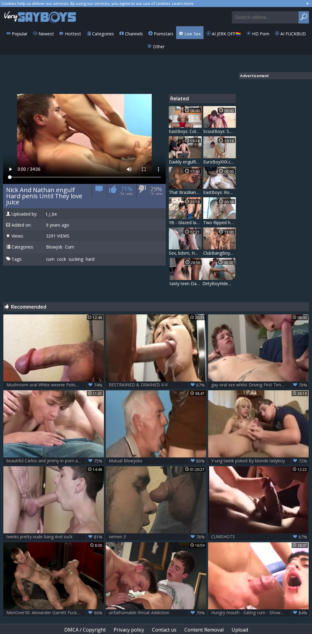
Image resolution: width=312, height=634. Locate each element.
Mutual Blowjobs (157, 461)
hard (90, 259)
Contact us (164, 629)
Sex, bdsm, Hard (185, 253)
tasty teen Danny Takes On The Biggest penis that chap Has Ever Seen (186, 283)
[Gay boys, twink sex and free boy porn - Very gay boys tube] (40, 16)
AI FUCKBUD (292, 34)
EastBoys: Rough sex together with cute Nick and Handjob (219, 192)
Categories (102, 34)
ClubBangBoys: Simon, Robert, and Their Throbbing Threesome (219, 253)
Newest (45, 34)
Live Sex (192, 34)
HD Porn (260, 34)
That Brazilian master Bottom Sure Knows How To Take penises (185, 192)
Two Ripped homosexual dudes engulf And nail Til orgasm (219, 222)
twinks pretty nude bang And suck (54, 537)
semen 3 (157, 537)
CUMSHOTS (259, 537)
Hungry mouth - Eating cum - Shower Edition (259, 613)
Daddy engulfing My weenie (185, 162)
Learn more (182, 3)
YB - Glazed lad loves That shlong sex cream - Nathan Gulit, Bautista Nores (185, 222)
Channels (133, 34)
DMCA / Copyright (85, 629)
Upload (240, 629)
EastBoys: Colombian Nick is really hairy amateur (185, 131)
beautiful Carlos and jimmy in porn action (54, 461)
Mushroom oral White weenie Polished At (54, 385)
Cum (69, 247)
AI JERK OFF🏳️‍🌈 (226, 34)
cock (61, 259)
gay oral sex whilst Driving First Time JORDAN (259, 385)
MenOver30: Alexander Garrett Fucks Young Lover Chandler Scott (55, 613)
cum (50, 259)
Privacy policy (129, 629)
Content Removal (204, 629)
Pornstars (163, 34)
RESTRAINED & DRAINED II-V (157, 385)
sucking (76, 259)
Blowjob (54, 247)
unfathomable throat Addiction (157, 613)
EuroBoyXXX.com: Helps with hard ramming (219, 162)
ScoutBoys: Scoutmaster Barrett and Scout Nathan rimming (219, 131)
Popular (19, 34)
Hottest (72, 34)
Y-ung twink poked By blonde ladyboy (259, 461)
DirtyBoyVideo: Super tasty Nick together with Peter (218, 283)
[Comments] (99, 191)
